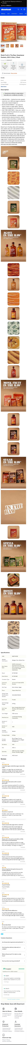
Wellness (3, 13)
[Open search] (18, 9)
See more (3, 86)
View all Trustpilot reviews (13, 999)
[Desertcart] (6, 9)
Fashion (21, 13)
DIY (25, 13)
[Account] (21, 9)
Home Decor (14, 13)
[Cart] (24, 9)
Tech (8, 13)
